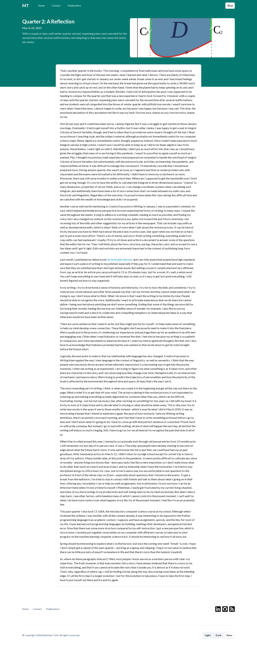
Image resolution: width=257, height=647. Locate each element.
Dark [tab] (219, 635)
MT (25, 5)
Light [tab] (208, 635)
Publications (74, 5)
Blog (230, 5)
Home (41, 5)
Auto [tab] (229, 635)
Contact (56, 5)
